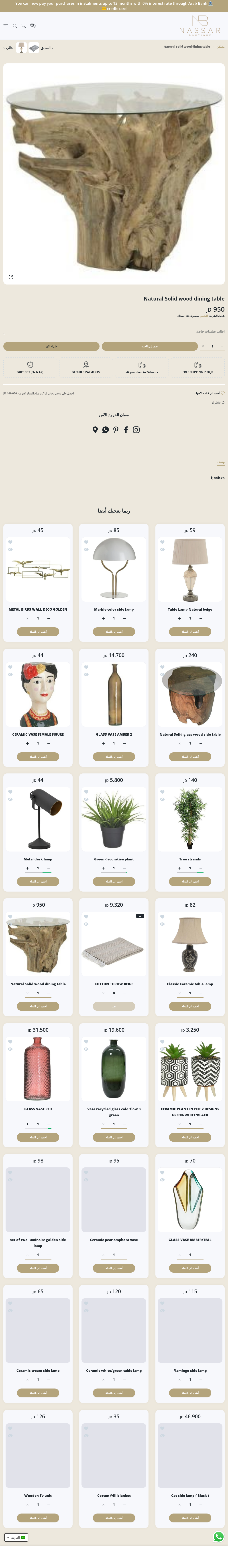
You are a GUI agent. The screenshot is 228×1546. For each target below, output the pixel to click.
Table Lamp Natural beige (190, 609)
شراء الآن (51, 346)
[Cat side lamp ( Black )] (190, 1455)
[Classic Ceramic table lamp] (190, 944)
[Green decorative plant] (113, 819)
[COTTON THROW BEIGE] (113, 944)
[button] (16, 1537)
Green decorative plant (114, 859)
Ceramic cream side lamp (38, 1370)
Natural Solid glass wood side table (189, 734)
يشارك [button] (216, 402)
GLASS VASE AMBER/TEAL (190, 1239)
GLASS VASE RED (38, 1109)
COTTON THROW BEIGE (114, 984)
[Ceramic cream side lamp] (38, 1330)
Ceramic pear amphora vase (114, 1239)
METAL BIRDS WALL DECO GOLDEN (38, 609)
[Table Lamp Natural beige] (190, 569)
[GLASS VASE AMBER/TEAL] (190, 1199)
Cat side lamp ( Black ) (190, 1495)
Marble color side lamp (114, 609)
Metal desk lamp (38, 859)
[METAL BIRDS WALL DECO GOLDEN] (38, 569)
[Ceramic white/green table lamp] (113, 1330)
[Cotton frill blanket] (113, 1455)
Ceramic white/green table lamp (114, 1370)
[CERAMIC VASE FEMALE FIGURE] (38, 694)
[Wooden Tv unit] (38, 1455)
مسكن (221, 46)
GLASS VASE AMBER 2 (114, 734)
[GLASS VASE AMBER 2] (113, 694)
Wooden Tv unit (38, 1495)
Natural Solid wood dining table (38, 984)
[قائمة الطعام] (5, 26)
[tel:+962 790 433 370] (23, 26)
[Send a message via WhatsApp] (219, 1537)
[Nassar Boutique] (200, 25)
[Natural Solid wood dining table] (38, 944)
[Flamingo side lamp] (190, 1330)
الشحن (204, 315)
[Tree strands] (190, 819)
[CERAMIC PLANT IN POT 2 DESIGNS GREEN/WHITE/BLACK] (190, 1069)
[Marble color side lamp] (113, 569)
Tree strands (190, 859)
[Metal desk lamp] (38, 819)
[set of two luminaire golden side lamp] (38, 1199)
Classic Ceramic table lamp (190, 984)
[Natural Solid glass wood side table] (190, 694)
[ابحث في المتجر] (14, 26)
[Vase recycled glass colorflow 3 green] (113, 1069)
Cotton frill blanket (114, 1495)
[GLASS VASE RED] (38, 1069)
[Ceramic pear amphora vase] (113, 1199)
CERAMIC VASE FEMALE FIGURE (38, 734)
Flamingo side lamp (190, 1370)
